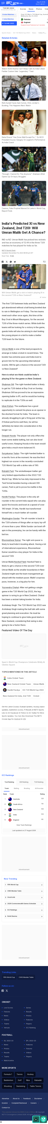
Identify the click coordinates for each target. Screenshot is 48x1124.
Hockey (30, 1074)
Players (29, 1024)
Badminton (8, 1080)
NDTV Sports (39, 710)
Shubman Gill (8, 384)
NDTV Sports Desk (9, 250)
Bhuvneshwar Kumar (11, 540)
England (16, 820)
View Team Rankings (24, 825)
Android (17, 719)
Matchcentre (9, 1060)
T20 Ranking (38, 782)
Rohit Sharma (12, 916)
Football (23, 707)
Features (29, 1020)
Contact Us (6, 1108)
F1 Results (28, 710)
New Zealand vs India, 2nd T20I (17, 696)
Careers (34, 1103)
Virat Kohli (11, 897)
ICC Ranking (31, 1028)
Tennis (20, 1074)
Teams (6, 1024)
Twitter (34, 713)
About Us (16, 1098)
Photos (39, 9)
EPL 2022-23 (31, 1041)
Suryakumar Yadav (10, 453)
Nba (28, 1080)
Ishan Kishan (7, 406)
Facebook (14, 713)
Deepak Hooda (9, 435)
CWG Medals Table (14, 891)
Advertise (5, 1098)
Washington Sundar (11, 518)
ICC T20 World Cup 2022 (21, 33)
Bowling (27, 788)
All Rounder (39, 788)
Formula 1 (8, 1074)
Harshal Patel (20, 562)
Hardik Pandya (8, 497)
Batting (16, 788)
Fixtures (7, 1012)
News (31, 9)
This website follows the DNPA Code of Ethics (19, 1112)
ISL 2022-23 (8, 1041)
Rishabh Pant (8, 471)
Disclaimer (38, 1098)
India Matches (9, 19)
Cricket (36, 696)
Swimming (20, 1086)
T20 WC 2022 (8, 9)
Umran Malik (7, 349)
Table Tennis (35, 1086)
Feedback (27, 1098)
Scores (23, 9)
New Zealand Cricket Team (19, 684)
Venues (7, 1028)
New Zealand (18, 809)
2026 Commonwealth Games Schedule (21, 903)
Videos (6, 1020)
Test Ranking (9, 782)
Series (28, 1008)
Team (7, 788)
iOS (24, 719)
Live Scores (8, 1008)
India (15, 815)
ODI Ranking (23, 782)
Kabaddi (38, 1080)
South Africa (17, 804)
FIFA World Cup (12, 885)
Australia (16, 799)
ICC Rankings (12, 910)
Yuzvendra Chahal (10, 587)
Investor (5, 1103)
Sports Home (6, 33)
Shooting (8, 1086)
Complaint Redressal (19, 1103)
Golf (20, 1080)
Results (29, 1012)
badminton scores (16, 710)
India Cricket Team (15, 678)
